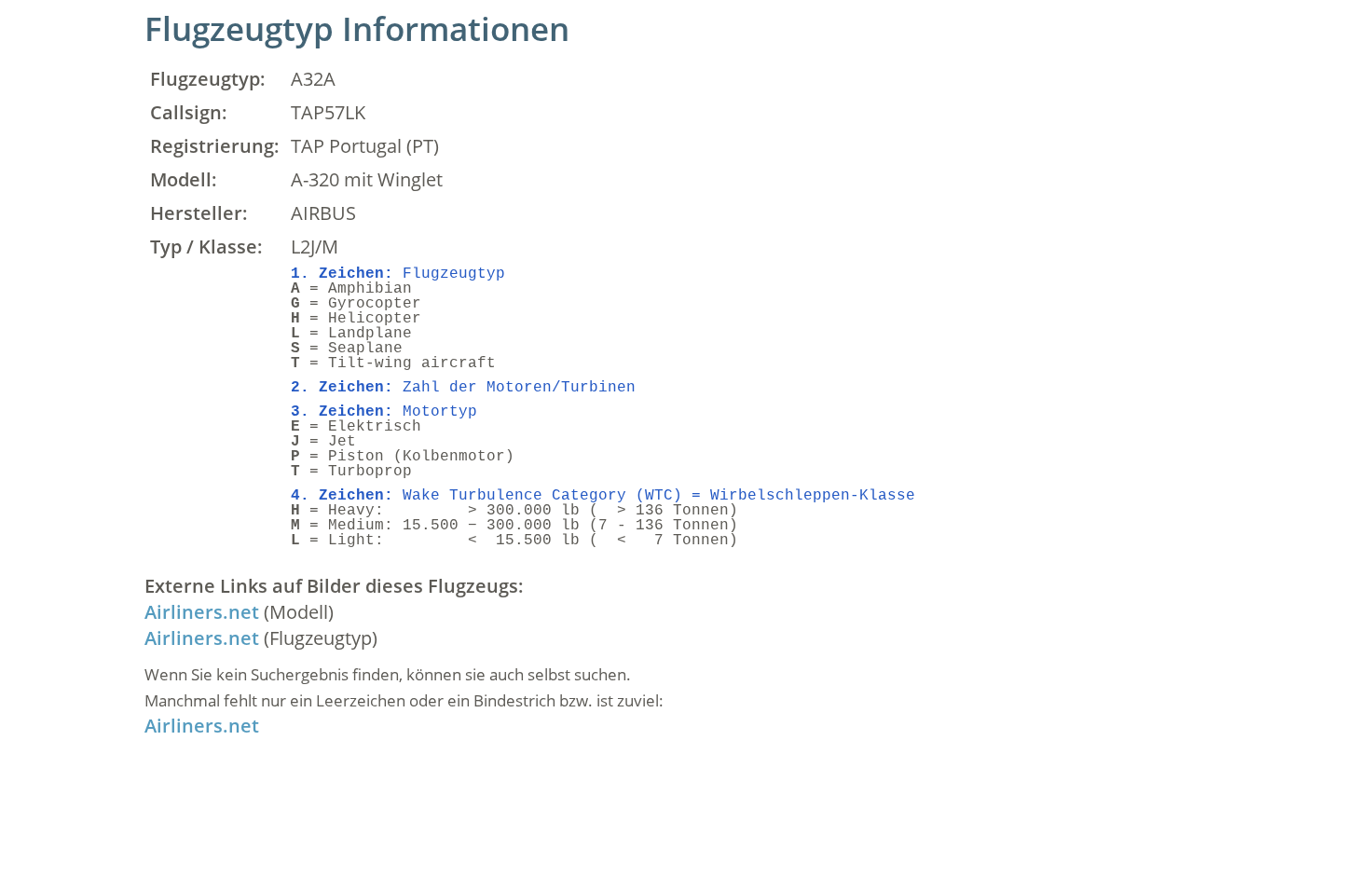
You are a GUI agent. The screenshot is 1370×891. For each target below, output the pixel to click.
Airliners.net (201, 611)
